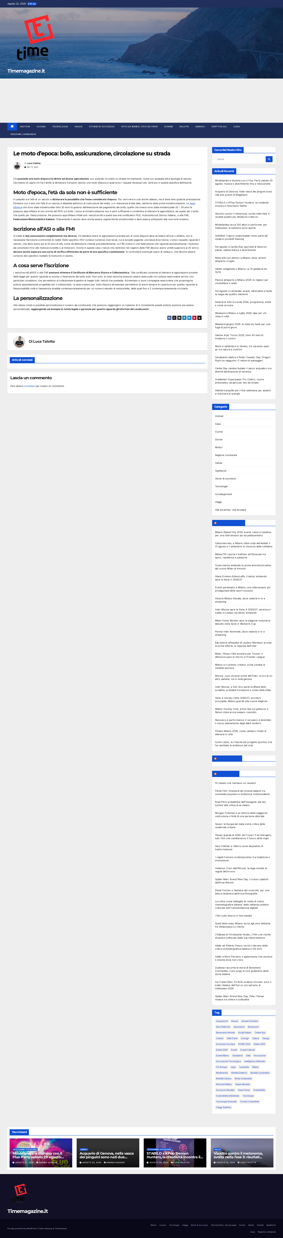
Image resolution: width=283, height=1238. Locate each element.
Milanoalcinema (227, 773)
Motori (25, 126)
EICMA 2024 (244, 1044)
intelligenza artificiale (254, 1061)
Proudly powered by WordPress (22, 1228)
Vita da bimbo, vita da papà (139, 126)
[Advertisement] (141, 100)
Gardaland (237, 1055)
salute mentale (242, 1084)
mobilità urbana (223, 1078)
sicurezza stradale (225, 1090)
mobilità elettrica (239, 1073)
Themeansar (61, 1228)
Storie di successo (102, 126)
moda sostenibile (243, 1078)
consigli (245, 1038)
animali (234, 1021)
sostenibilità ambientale (227, 1096)
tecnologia (248, 1096)
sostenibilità (259, 1090)
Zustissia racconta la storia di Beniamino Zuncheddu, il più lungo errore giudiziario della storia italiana (242, 971)
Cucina (41, 126)
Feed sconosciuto (228, 758)
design (266, 1038)
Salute (184, 126)
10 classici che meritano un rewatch (235, 783)
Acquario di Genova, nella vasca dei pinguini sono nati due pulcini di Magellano (107, 1157)
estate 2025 (259, 1044)
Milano (255, 1067)
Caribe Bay (260, 1032)
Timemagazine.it (26, 71)
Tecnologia (60, 126)
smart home (244, 1090)
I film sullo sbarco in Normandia (233, 915)
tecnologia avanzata (226, 1101)
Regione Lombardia (23, 134)
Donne (168, 126)
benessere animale (225, 1032)
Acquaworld (222, 1021)
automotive (239, 1027)
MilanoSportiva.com (230, 522)
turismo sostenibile (249, 1101)
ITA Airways (221, 1067)
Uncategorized (223, 494)
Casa (236, 126)
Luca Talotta (34, 163)
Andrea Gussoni (48, 1162)
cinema (219, 1038)
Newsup (48, 1228)
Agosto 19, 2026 (226, 1162)
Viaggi (79, 126)
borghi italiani (244, 1032)
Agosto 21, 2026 (24, 1162)
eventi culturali (248, 1050)
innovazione (260, 1055)
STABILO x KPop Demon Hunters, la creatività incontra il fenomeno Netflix (173, 1157)
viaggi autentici (223, 1107)
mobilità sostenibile (260, 1073)
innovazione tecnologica (228, 1061)
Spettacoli (219, 126)
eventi (234, 1050)
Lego (233, 1067)
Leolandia (244, 1067)
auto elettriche (223, 1027)
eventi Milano (222, 1055)
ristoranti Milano (224, 1084)
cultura (255, 1038)
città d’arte (232, 1038)
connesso (29, 386)
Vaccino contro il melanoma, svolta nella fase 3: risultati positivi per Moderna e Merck (239, 1157)
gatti (248, 1055)
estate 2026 (222, 1050)
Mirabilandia (222, 1073)
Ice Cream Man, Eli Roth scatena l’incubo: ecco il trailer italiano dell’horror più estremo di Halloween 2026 (243, 985)
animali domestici (249, 1021)
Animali (200, 126)
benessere (253, 1027)
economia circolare (225, 1044)
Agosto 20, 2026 (92, 1162)
